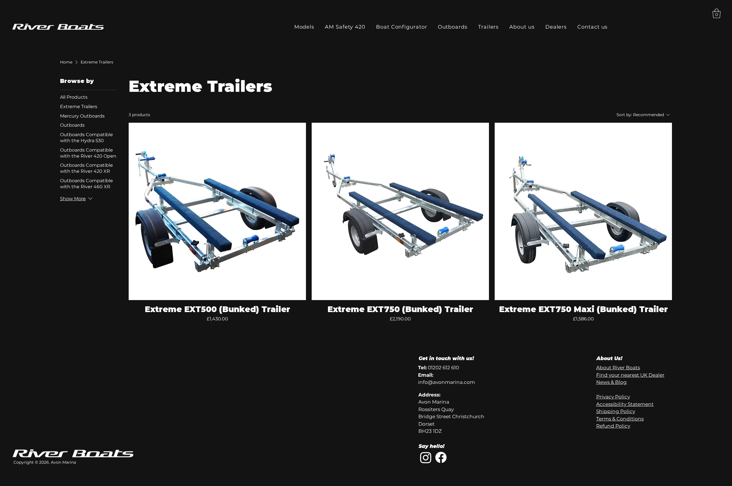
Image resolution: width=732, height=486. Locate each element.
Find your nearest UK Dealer (630, 375)
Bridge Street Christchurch (451, 416)
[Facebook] (440, 457)
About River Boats (618, 367)
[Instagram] (425, 457)
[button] (717, 13)
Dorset (426, 424)
